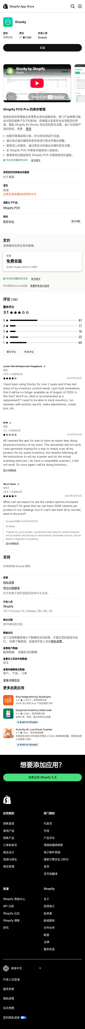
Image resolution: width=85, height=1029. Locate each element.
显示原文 (36, 160)
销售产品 (8, 837)
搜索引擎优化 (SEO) (56, 859)
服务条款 (8, 989)
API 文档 (8, 906)
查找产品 (8, 830)
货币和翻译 (51, 873)
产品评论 (49, 837)
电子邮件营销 (52, 852)
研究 (6, 927)
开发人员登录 (11, 979)
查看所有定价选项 (39, 285)
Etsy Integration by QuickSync (33, 696)
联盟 (46, 934)
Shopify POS (11, 207)
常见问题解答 (11, 588)
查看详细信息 (11, 680)
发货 (46, 866)
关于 (46, 899)
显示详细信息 (9, 470)
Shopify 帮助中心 (14, 899)
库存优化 (8, 221)
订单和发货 (10, 845)
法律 (46, 942)
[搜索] (73, 6)
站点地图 (8, 1007)
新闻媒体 (49, 920)
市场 (46, 830)
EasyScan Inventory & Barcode (33, 710)
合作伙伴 (49, 927)
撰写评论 (11, 351)
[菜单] (80, 6)
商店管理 (8, 866)
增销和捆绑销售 (53, 845)
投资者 (48, 913)
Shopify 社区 (11, 913)
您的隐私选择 (11, 1017)
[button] (42, 700)
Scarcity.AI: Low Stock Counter (34, 729)
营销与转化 (10, 859)
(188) (28, 37)
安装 (42, 47)
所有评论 (29, 351)
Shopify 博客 (11, 920)
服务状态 (49, 949)
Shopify (42, 37)
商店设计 (8, 852)
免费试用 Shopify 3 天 (42, 777)
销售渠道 (8, 823)
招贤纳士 (49, 906)
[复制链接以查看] (44, 366)
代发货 (48, 823)
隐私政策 (8, 582)
